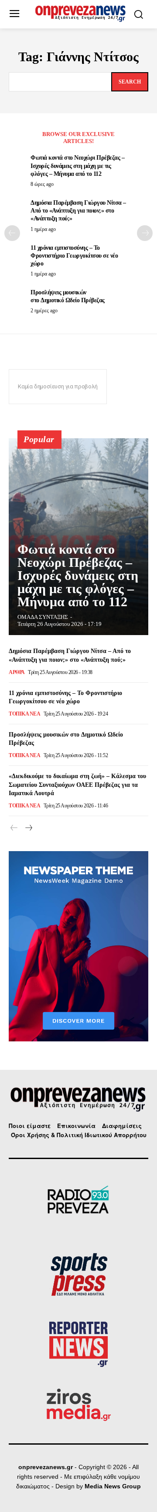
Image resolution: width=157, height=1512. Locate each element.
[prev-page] (12, 233)
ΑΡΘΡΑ (17, 672)
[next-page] (145, 233)
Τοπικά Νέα (24, 714)
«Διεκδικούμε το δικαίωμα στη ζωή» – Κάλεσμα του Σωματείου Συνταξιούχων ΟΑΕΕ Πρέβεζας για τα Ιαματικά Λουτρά (77, 784)
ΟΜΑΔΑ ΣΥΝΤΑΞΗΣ (42, 617)
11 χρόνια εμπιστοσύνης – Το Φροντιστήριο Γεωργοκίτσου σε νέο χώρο (74, 255)
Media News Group (113, 1486)
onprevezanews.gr (45, 1466)
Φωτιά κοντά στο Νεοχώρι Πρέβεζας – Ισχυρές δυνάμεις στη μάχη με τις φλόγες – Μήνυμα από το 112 (77, 165)
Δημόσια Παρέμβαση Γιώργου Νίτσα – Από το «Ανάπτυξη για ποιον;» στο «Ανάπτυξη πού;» (78, 210)
